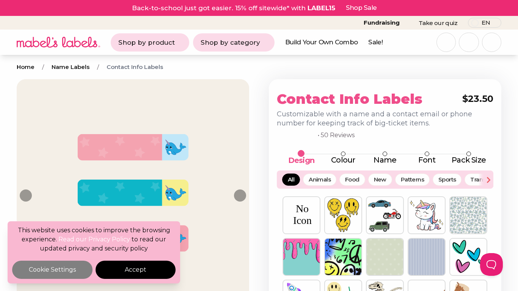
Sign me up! (333, 171)
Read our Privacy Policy (94, 239)
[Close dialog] (405, 73)
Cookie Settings (52, 269)
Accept (135, 269)
